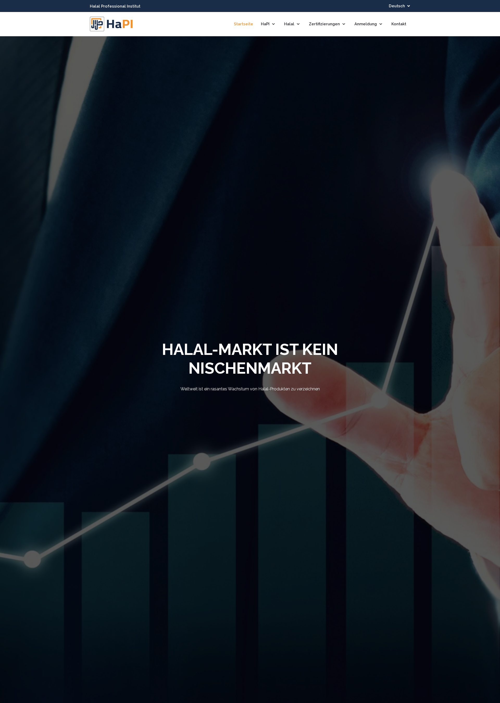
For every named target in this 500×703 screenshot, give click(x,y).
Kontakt (398, 24)
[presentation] (13, 372)
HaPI (266, 24)
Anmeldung (366, 24)
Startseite (243, 24)
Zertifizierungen (325, 24)
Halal (289, 24)
